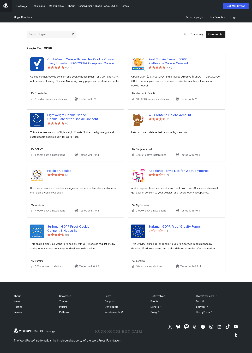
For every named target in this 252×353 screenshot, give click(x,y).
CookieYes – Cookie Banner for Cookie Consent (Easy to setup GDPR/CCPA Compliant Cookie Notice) (82, 61)
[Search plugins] (73, 34)
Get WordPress (235, 5)
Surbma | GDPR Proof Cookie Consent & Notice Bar (68, 228)
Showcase (65, 296)
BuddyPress (204, 312)
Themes (64, 301)
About (17, 296)
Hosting (18, 306)
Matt (200, 301)
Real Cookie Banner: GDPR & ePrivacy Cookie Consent (168, 61)
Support (109, 301)
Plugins (63, 306)
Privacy (18, 312)
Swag (155, 312)
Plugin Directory (23, 17)
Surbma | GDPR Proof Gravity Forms (174, 226)
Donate (156, 306)
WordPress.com (206, 296)
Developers (111, 306)
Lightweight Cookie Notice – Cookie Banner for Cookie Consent (72, 117)
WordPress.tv (114, 312)
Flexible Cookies (59, 171)
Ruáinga (50, 331)
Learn (108, 296)
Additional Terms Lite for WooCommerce (178, 171)
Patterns (64, 312)
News (17, 301)
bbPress (202, 306)
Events (154, 301)
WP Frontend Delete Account (169, 115)
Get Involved (158, 296)
